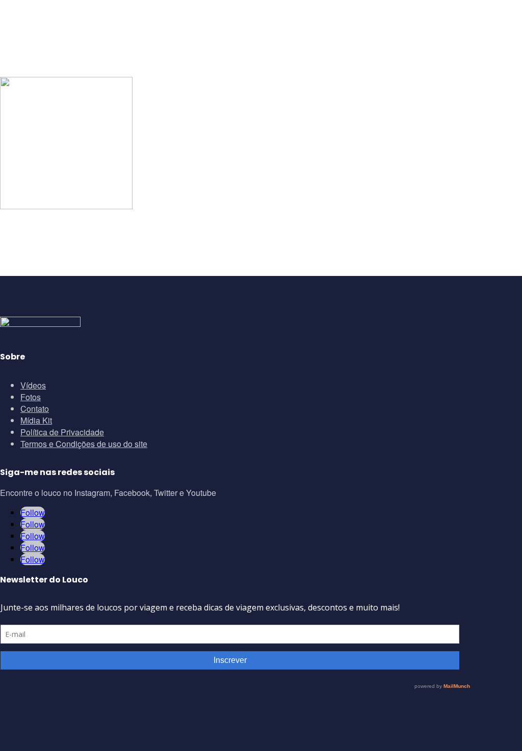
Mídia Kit (36, 420)
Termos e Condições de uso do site (83, 444)
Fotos (30, 397)
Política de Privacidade (62, 432)
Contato (34, 408)
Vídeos (33, 385)
